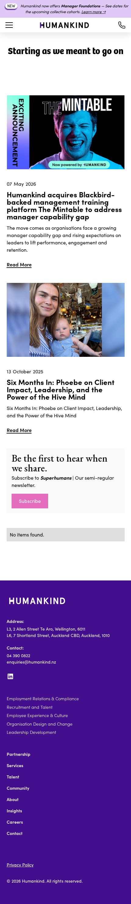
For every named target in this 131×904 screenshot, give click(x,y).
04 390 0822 (18, 655)
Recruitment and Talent (29, 707)
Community (18, 788)
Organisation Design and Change (40, 724)
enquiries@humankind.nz (31, 662)
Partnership (18, 754)
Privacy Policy (20, 865)
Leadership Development (31, 732)
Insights (14, 811)
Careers (15, 822)
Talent (13, 777)
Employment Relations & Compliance (43, 698)
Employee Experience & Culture (37, 715)
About (13, 799)
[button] (8, 25)
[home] (64, 25)
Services (15, 765)
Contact (15, 833)
